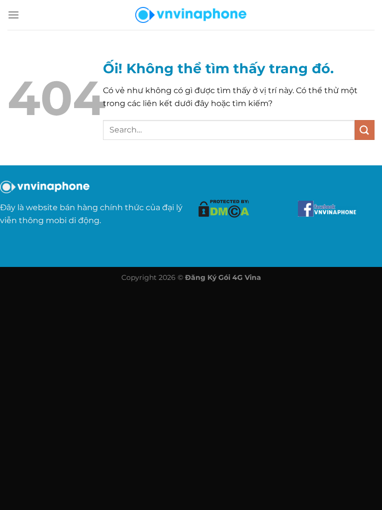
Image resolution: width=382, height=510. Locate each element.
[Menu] (13, 14)
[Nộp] (365, 129)
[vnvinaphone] (191, 15)
